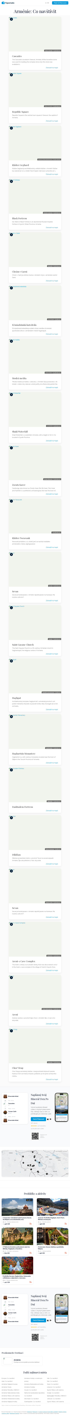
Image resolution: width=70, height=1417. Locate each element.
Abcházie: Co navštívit (31, 1399)
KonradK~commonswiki (48, 692)
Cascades (17, 56)
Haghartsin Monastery (23, 753)
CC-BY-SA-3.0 (56, 372)
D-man (50, 585)
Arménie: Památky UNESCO (10, 1390)
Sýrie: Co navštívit (52, 1384)
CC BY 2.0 (57, 319)
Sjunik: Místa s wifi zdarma (55, 1390)
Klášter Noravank (21, 538)
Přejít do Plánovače (60, 3)
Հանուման (49, 748)
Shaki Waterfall (20, 431)
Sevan (15, 591)
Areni (15, 1014)
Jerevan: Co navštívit (53, 1399)
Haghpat (16, 698)
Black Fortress (19, 218)
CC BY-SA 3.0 (57, 212)
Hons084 (50, 266)
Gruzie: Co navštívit (30, 1390)
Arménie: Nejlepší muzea (9, 1384)
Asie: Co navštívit (7, 1381)
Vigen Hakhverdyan (47, 1009)
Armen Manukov (48, 479)
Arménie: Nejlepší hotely (9, 1401)
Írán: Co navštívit (52, 1381)
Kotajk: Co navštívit (53, 1393)
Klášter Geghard (20, 165)
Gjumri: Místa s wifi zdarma (55, 1401)
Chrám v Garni (19, 271)
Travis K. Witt (49, 902)
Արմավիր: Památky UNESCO (56, 1396)
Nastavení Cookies (14, 1413)
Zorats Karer (18, 484)
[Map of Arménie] (35, 1163)
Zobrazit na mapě (52, 68)
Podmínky (35, 1411)
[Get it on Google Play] (51, 1119)
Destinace (29, 1411)
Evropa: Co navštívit (8, 1378)
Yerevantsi (49, 955)
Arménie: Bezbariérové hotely (33, 1384)
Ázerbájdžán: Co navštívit (32, 1401)
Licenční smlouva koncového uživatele (48, 1411)
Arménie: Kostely (29, 1387)
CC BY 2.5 (57, 692)
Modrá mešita (19, 378)
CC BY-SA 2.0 (57, 106)
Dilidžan (16, 854)
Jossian (50, 639)
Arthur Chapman (50, 849)
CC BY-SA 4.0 (57, 50)
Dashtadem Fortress (22, 806)
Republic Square (20, 111)
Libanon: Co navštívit (54, 1387)
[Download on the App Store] (48, 1119)
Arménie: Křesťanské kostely (11, 1399)
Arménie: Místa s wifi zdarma (11, 1396)
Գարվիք (50, 801)
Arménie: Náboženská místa (10, 1393)
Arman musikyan (48, 212)
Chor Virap (17, 1068)
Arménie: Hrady (6, 1387)
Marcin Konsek (48, 50)
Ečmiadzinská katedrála (24, 324)
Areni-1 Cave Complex (23, 961)
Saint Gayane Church (23, 644)
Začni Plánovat (38, 1119)
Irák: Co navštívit (52, 1378)
